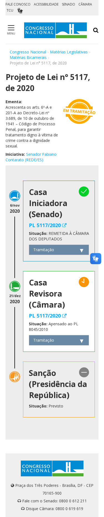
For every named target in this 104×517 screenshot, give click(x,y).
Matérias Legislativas (69, 51)
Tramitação (43, 249)
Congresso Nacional (28, 51)
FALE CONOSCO (18, 4)
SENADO (68, 4)
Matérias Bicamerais (28, 57)
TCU (10, 10)
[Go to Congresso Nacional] (55, 30)
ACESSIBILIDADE (46, 4)
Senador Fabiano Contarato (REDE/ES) (31, 157)
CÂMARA (85, 4)
